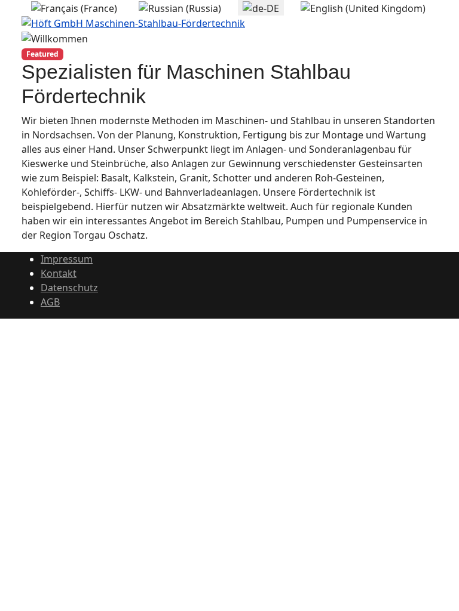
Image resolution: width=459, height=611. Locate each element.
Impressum (67, 259)
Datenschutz (69, 287)
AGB (50, 301)
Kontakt (58, 273)
